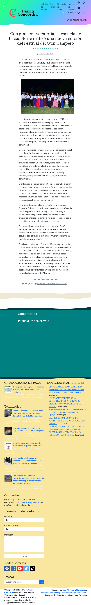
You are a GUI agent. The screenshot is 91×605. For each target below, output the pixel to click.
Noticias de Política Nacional (72, 8)
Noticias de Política (44, 7)
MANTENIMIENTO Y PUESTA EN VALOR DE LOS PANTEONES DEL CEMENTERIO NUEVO (67, 412)
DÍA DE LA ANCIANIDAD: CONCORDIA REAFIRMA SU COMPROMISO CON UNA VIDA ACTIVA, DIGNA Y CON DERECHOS (66, 389)
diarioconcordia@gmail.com (27, 502)
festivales (51, 283)
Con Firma (52, 5)
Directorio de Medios (61, 7)
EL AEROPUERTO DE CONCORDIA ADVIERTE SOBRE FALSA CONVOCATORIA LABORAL (67, 421)
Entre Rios (42, 283)
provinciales (61, 283)
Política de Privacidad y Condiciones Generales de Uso (63, 592)
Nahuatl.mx (81, 590)
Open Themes (68, 590)
